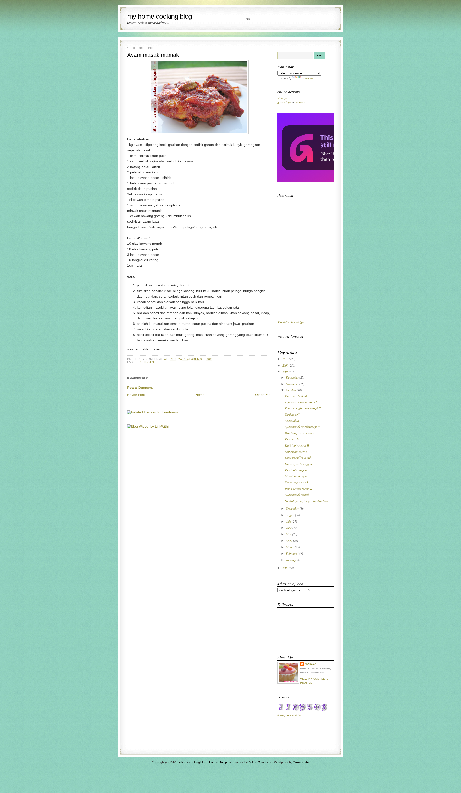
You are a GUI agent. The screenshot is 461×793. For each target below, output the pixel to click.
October (291, 390)
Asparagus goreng (296, 451)
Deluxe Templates (260, 762)
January (291, 560)
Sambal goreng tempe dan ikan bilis (306, 501)
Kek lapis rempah (296, 470)
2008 (285, 372)
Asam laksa (292, 420)
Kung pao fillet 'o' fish (298, 457)
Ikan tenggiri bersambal (299, 433)
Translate (308, 78)
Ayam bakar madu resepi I (301, 402)
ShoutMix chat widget (290, 322)
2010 (285, 359)
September (293, 508)
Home (246, 19)
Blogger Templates (221, 762)
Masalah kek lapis (296, 476)
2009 (285, 365)
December (292, 377)
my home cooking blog (159, 16)
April (289, 540)
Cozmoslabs (301, 762)
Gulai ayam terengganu (299, 464)
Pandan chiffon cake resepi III (303, 408)
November (292, 384)
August (290, 515)
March (290, 547)
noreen (311, 663)
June (289, 527)
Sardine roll (292, 414)
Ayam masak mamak (153, 55)
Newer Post (136, 395)
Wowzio (282, 98)
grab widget (284, 102)
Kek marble (292, 439)
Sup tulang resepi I (296, 482)
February (292, 553)
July (289, 521)
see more (299, 102)
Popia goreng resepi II (298, 488)
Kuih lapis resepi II (297, 445)
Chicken (147, 361)
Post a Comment (140, 387)
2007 (285, 568)
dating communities (289, 715)
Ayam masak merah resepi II (302, 426)
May (289, 534)
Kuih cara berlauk (296, 396)
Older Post (263, 395)
